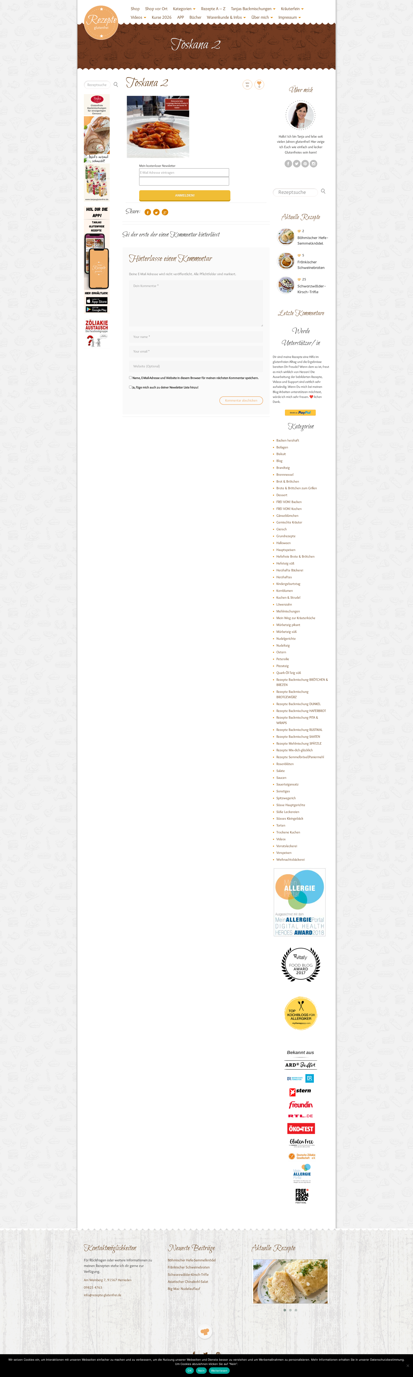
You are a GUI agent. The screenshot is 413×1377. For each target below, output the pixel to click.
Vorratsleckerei (286, 846)
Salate (280, 771)
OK (190, 1370)
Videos (136, 17)
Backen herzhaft (287, 440)
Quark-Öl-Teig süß (288, 673)
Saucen (281, 778)
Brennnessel (284, 474)
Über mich (260, 17)
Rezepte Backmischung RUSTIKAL (299, 730)
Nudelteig (283, 645)
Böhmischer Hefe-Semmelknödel (192, 1260)
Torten (280, 825)
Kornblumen (284, 591)
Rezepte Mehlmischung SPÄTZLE (299, 743)
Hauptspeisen (285, 550)
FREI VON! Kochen (289, 509)
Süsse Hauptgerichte (290, 805)
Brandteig (283, 468)
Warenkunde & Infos (224, 17)
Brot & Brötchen (287, 481)
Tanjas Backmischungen (251, 8)
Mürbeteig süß (286, 632)
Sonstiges (283, 791)
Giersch (281, 529)
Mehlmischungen (288, 611)
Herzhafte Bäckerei (289, 570)
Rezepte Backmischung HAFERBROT (301, 711)
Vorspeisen (283, 853)
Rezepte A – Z (213, 8)
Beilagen (282, 447)
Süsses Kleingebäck (289, 818)
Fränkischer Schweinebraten (189, 1267)
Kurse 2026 (162, 17)
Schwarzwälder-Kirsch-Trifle (188, 1274)
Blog (279, 461)
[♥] (205, 1331)
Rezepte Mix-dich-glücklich (294, 750)
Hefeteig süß (285, 563)
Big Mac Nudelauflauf (184, 1289)
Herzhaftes (284, 577)
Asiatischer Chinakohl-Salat (188, 1281)
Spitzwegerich (286, 798)
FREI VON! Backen (289, 502)
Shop (135, 8)
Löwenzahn (284, 604)
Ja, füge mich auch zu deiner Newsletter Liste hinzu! (165, 387)
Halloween (283, 543)
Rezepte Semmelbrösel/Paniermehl (300, 757)
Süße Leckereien (287, 812)
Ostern (281, 652)
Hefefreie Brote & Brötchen (295, 556)
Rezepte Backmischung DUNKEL (298, 704)
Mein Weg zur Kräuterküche (295, 618)
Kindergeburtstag (288, 584)
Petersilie (282, 659)
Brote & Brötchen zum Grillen (296, 488)
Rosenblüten (285, 764)
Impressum (288, 17)
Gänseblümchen (287, 516)
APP (180, 17)
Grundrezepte (286, 536)
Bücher (195, 17)
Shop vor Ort (156, 8)
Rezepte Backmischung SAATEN (298, 737)
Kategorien (182, 8)
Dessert (281, 495)
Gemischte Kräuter (289, 522)
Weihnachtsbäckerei (290, 859)
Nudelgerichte (286, 638)
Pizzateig (282, 666)
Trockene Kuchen (288, 832)
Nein (201, 1370)
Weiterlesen (219, 1370)
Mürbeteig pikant (288, 625)
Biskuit (281, 454)
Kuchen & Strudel (288, 597)
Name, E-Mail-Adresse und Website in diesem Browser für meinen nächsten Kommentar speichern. (196, 378)
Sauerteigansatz (287, 784)
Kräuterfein (290, 8)
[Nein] (407, 1365)
